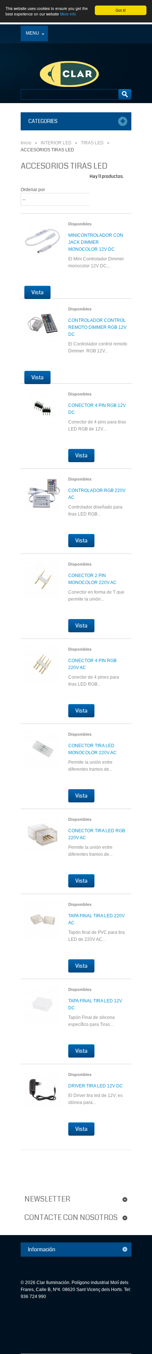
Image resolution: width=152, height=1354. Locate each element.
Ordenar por (33, 189)
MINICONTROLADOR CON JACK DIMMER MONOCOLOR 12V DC (95, 242)
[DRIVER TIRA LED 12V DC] (42, 1095)
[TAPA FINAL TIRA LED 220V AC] (42, 924)
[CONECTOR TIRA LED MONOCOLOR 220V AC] (42, 754)
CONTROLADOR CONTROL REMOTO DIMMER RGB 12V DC (97, 327)
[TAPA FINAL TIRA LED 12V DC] (42, 1010)
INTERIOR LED (56, 142)
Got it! (120, 10)
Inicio (26, 142)
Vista (37, 292)
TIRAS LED (92, 142)
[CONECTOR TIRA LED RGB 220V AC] (42, 839)
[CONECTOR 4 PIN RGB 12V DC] (42, 414)
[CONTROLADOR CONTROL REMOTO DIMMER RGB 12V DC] (42, 329)
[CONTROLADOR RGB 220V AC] (42, 499)
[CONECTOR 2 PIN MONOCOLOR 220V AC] (42, 584)
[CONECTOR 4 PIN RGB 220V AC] (42, 669)
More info (68, 14)
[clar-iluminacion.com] (63, 59)
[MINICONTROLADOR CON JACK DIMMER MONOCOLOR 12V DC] (42, 244)
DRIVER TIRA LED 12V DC (95, 1086)
